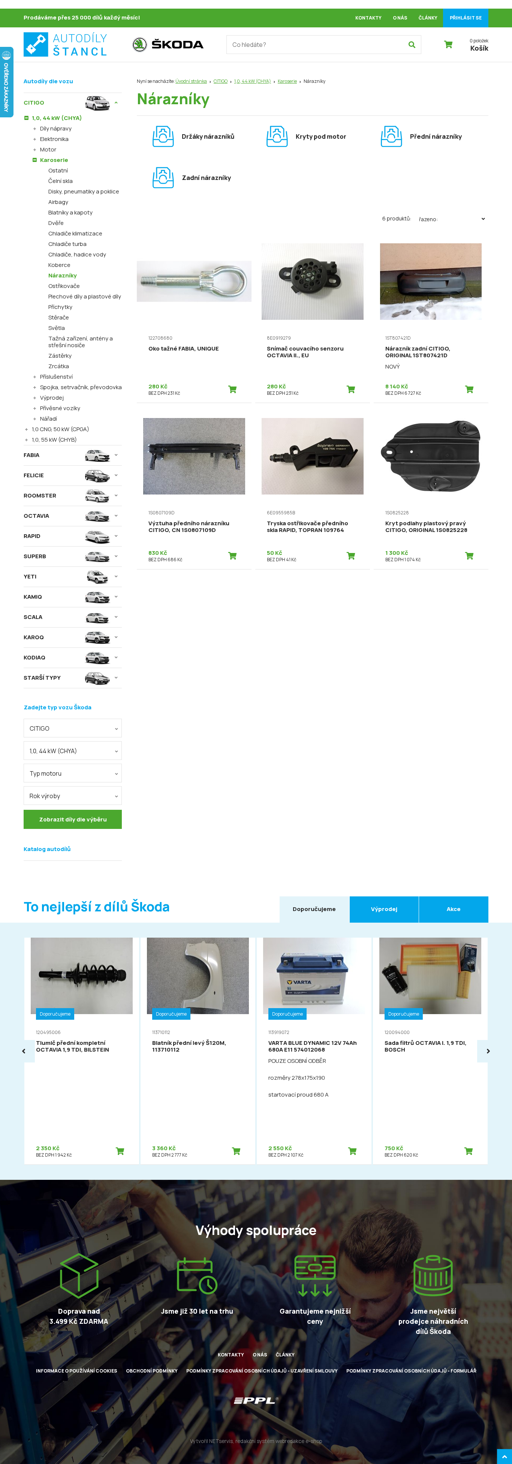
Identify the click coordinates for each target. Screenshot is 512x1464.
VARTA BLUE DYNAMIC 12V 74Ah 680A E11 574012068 (312, 1046)
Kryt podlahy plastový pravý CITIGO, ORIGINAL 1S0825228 (426, 526)
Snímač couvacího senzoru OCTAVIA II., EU (305, 352)
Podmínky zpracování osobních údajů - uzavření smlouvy (262, 1371)
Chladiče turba (67, 244)
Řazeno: (428, 219)
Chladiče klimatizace (75, 233)
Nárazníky (62, 275)
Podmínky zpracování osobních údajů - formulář (411, 1371)
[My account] (412, 44)
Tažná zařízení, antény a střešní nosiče (80, 341)
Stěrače (58, 317)
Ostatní (58, 170)
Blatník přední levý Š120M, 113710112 (189, 1046)
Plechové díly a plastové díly (84, 296)
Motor (48, 149)
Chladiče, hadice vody (77, 254)
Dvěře (56, 223)
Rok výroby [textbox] (45, 796)
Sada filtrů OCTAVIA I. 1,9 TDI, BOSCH (426, 1046)
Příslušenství (56, 377)
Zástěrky (60, 356)
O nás (400, 18)
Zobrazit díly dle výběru (73, 819)
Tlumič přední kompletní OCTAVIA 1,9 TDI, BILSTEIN (72, 1046)
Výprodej (52, 398)
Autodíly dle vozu (48, 81)
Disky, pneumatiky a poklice (83, 191)
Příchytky (60, 307)
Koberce (59, 265)
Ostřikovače (64, 286)
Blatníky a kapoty (70, 212)
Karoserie (287, 81)
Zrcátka (58, 366)
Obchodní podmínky (152, 1371)
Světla (56, 328)
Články (428, 18)
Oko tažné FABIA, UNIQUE (183, 348)
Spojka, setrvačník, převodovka (81, 387)
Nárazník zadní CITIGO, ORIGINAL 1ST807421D (418, 352)
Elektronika (54, 139)
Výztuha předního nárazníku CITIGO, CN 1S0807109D (188, 526)
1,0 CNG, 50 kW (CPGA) (60, 429)
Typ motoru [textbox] (45, 773)
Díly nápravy (56, 128)
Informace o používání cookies (76, 1371)
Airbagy (58, 202)
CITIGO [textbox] (39, 728)
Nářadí (48, 419)
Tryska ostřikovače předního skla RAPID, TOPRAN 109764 (307, 526)
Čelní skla (60, 181)
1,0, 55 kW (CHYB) (54, 440)
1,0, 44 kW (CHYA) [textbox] (53, 751)
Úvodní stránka (191, 81)
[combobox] (73, 728)
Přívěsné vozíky (60, 408)
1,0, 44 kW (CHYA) (252, 81)
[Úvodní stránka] (74, 44)
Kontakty (368, 18)
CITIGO (221, 81)
